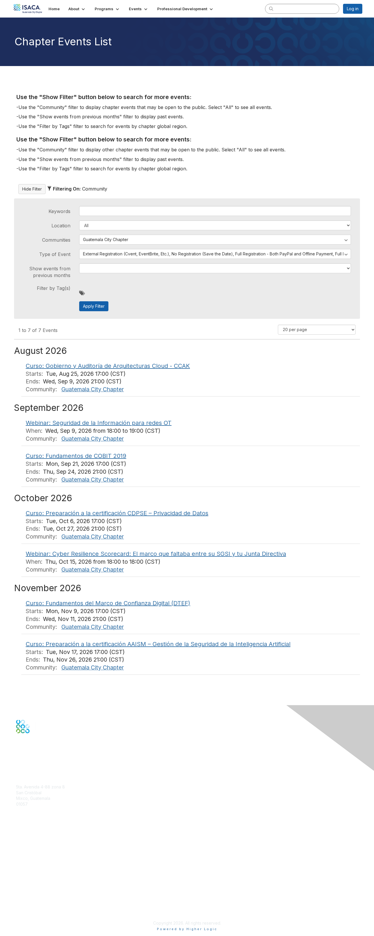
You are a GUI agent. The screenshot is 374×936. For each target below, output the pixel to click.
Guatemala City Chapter (92, 389)
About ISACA (28, 882)
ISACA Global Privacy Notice (43, 905)
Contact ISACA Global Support (45, 857)
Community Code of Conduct (44, 888)
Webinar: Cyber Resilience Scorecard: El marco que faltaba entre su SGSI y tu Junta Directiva (156, 553)
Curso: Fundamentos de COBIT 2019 (76, 455)
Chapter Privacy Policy (38, 914)
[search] (271, 8)
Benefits (24, 843)
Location (60, 226)
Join (20, 837)
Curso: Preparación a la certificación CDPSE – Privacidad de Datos (117, 513)
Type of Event (54, 254)
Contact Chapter (32, 812)
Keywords (59, 211)
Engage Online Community (42, 761)
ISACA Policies (30, 894)
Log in (353, 8)
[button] (77, 8)
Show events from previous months (49, 272)
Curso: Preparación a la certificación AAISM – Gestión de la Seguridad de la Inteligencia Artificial (158, 644)
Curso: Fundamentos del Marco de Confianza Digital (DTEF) (108, 603)
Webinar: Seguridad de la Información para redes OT (99, 422)
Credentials (27, 849)
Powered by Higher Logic (187, 929)
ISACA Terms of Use (35, 899)
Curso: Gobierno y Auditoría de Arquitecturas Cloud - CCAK (108, 365)
